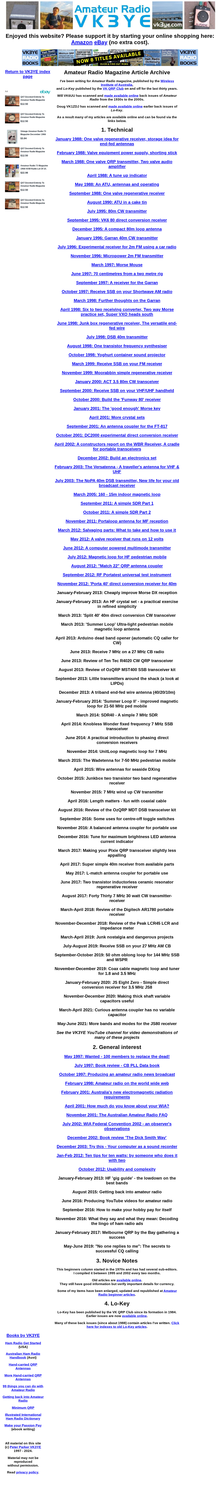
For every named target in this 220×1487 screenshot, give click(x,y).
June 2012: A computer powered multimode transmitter (117, 548)
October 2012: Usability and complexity (117, 1169)
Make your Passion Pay (23, 1425)
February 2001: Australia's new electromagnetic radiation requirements (117, 1094)
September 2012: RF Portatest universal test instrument (117, 574)
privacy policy (27, 1472)
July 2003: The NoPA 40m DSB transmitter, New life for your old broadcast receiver (117, 483)
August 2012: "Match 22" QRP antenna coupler (117, 565)
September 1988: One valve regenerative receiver (117, 193)
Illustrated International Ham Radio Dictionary (23, 1416)
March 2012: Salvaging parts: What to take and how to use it (117, 530)
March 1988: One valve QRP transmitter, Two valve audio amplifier (117, 164)
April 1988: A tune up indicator (117, 175)
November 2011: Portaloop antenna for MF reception (117, 521)
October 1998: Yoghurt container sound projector (117, 354)
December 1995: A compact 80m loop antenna (117, 229)
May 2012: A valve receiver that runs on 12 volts (116, 539)
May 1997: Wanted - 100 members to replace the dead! (117, 1056)
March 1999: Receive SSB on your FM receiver (117, 363)
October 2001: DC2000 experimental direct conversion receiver (117, 435)
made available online (121, 95)
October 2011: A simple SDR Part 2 (117, 512)
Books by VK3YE (23, 1335)
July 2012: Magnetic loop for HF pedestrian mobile (117, 557)
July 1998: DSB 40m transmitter (117, 337)
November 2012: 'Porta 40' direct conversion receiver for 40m (117, 583)
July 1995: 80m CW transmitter (117, 211)
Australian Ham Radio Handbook (23, 1355)
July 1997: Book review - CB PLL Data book (117, 1065)
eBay (100, 42)
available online (129, 1280)
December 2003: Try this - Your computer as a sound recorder (117, 1146)
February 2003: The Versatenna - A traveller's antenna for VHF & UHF (117, 469)
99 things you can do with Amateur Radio (23, 1388)
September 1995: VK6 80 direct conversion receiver (117, 220)
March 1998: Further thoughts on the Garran (117, 300)
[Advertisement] (131, 1340)
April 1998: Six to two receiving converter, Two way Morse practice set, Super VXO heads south (117, 312)
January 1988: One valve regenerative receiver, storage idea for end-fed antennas (117, 141)
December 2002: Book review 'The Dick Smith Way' (117, 1137)
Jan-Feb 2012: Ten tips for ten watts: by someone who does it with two (117, 1158)
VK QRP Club (113, 88)
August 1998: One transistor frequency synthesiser (117, 346)
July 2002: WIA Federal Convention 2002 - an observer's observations (117, 1126)
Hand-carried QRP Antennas (23, 1366)
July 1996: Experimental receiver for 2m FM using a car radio (117, 247)
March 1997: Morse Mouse (116, 264)
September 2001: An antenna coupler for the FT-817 (117, 426)
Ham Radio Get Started (23, 1343)
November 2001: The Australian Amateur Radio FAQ (117, 1115)
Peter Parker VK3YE (25, 1447)
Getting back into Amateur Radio (23, 1398)
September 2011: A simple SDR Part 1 (117, 503)
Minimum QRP (23, 1407)
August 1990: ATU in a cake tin (117, 202)
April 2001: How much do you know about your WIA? (117, 1106)
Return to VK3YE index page (27, 74)
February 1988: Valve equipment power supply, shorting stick (117, 152)
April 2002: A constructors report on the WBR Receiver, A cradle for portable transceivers (116, 446)
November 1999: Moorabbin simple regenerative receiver (117, 372)
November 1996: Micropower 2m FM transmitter (117, 255)
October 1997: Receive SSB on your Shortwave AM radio (117, 291)
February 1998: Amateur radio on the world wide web (117, 1083)
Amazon (82, 42)
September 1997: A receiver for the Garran (117, 282)
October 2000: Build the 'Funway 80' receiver (117, 399)
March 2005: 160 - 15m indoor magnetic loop (117, 494)
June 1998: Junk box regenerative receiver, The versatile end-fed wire (117, 325)
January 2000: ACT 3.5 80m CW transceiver (117, 381)
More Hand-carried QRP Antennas (23, 1377)
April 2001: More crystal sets (117, 417)
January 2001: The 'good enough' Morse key (117, 408)
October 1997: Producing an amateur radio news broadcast (117, 1074)
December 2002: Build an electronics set (117, 458)
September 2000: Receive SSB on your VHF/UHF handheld (117, 390)
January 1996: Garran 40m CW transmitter (117, 238)
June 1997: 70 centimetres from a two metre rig (117, 273)
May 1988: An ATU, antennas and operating (117, 184)
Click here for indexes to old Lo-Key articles (133, 1325)
